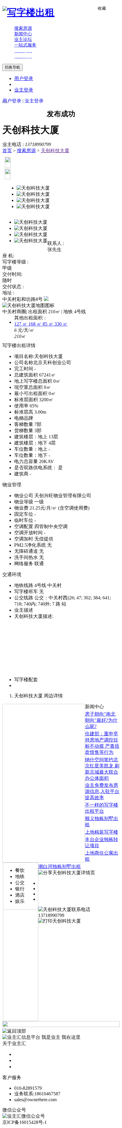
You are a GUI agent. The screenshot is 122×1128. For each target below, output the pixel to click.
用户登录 (23, 78)
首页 (7, 150)
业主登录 (23, 89)
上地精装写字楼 (101, 832)
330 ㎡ (61, 323)
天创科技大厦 (55, 150)
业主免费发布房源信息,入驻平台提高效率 (102, 791)
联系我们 (23, 1066)
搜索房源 (26, 150)
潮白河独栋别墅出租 (59, 866)
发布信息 (23, 1060)
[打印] (59, 920)
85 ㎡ (48, 323)
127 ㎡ (21, 323)
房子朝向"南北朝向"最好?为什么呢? (101, 720)
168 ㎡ (35, 323)
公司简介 (23, 1054)
